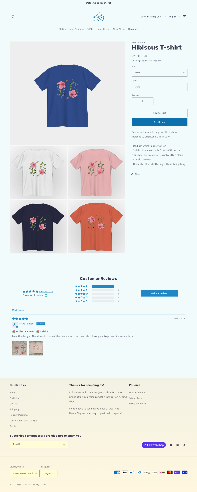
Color (134, 80)
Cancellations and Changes (23, 420)
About (13, 392)
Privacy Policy (136, 398)
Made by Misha (23, 485)
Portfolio (14, 398)
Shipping (136, 60)
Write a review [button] (159, 293)
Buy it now (159, 122)
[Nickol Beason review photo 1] (19, 348)
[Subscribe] (64, 444)
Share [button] (138, 174)
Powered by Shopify (37, 485)
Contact (14, 403)
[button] (13, 16)
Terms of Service (137, 403)
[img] (20, 319)
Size (133, 66)
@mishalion (104, 392)
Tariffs (13, 426)
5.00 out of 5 (46, 291)
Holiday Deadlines (19, 415)
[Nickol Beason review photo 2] (36, 348)
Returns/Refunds (137, 392)
